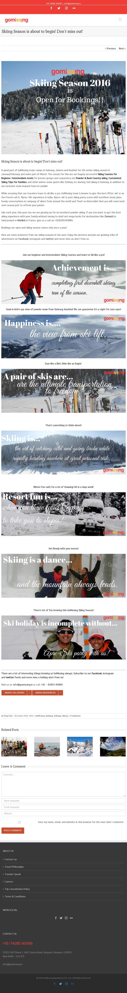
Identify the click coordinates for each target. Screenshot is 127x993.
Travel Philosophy (14, 866)
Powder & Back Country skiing (91, 178)
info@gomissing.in (72, 3)
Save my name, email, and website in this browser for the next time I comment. (81, 822)
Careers (9, 881)
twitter (50, 238)
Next (121, 48)
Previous (111, 48)
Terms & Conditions (15, 896)
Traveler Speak (13, 874)
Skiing (65, 716)
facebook (23, 238)
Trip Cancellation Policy (17, 889)
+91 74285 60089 (54, 3)
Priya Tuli (8, 716)
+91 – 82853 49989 (52, 684)
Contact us (11, 859)
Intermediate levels (22, 178)
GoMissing (40, 716)
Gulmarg (49, 716)
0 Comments (75, 716)
